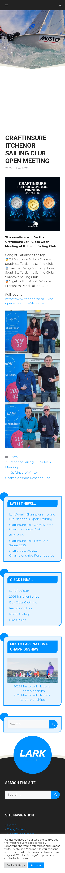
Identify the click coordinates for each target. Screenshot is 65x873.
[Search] (53, 724)
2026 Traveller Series (24, 596)
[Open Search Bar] (60, 5)
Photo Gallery (19, 614)
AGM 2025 (16, 535)
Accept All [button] (36, 865)
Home (11, 825)
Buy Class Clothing (23, 602)
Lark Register (19, 590)
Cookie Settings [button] (15, 865)
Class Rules (17, 620)
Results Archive (21, 608)
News (14, 456)
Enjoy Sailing (16, 829)
